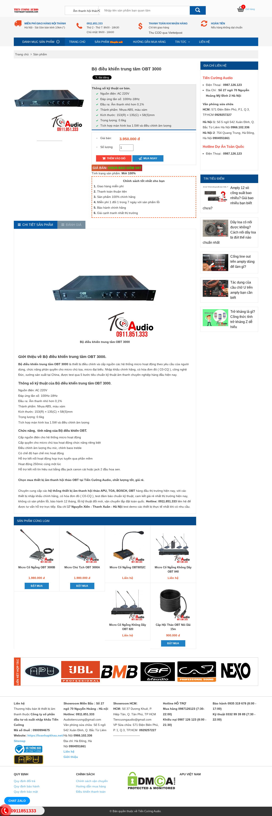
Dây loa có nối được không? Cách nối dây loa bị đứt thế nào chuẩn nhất (229, 232)
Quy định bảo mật (26, 791)
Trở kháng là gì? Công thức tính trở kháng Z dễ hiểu (242, 319)
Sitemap (20, 741)
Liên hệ (204, 41)
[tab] (35, 225)
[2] (80, 671)
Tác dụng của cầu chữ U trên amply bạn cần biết (241, 290)
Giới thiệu (71, 757)
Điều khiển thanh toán (91, 791)
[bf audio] (158, 671)
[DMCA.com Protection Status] (151, 780)
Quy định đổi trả (24, 781)
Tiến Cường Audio (149, 811)
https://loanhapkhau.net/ (45, 735)
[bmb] (119, 671)
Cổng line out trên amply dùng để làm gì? (242, 261)
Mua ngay (150, 158)
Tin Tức (181, 41)
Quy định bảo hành (27, 786)
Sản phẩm (102, 41)
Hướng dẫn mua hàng (149, 41)
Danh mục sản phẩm (38, 41)
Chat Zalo (17, 800)
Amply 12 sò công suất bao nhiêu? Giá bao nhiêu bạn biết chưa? (228, 198)
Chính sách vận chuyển (92, 781)
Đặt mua (37, 585)
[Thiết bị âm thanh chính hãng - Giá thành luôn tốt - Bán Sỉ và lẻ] (26, 10)
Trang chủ (77, 41)
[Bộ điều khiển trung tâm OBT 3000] (50, 140)
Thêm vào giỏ (115, 158)
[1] (42, 671)
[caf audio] (196, 671)
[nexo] (235, 671)
